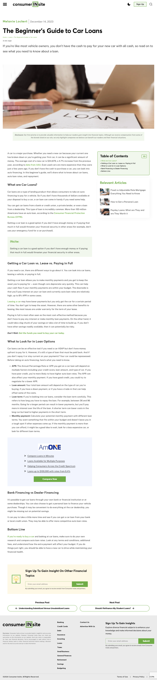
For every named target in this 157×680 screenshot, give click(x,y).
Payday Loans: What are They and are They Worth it (127, 212)
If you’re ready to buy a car (20, 536)
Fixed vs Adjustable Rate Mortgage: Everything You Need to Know (128, 192)
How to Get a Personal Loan (124, 202)
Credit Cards (62, 626)
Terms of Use (122, 677)
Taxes (59, 647)
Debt (59, 630)
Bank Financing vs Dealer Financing (114, 168)
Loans (10, 37)
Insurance (61, 635)
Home (5, 37)
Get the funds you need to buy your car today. (41, 333)
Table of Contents (114, 156)
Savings (60, 664)
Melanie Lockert (15, 21)
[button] (5, 4)
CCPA (152, 677)
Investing (61, 639)
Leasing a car (14, 301)
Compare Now (50, 479)
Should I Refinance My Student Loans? (113, 608)
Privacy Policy (138, 677)
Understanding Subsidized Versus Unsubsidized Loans (43, 608)
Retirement (62, 660)
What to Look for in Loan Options (113, 166)
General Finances (64, 656)
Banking (60, 622)
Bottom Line (105, 171)
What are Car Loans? (109, 161)
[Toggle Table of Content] (144, 156)
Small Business (63, 651)
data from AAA (33, 165)
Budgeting (61, 668)
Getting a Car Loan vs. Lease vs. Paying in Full (118, 163)
